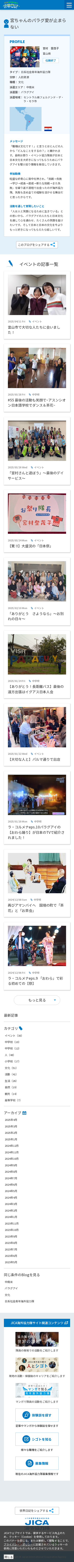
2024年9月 (11, 1165)
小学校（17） (13, 1061)
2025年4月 (11, 1120)
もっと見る (37, 1000)
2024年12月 (12, 1146)
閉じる (9, 1557)
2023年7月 (11, 1249)
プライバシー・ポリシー (18, 1544)
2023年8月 (11, 1243)
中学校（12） (13, 1048)
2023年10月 (12, 1230)
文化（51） (11, 1068)
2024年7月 (11, 1178)
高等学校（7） (13, 1100)
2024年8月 (11, 1172)
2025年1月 (11, 1139)
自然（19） (11, 1087)
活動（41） (11, 1074)
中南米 (9, 1282)
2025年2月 (11, 1133)
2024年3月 (11, 1204)
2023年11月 (12, 1223)
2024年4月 (11, 1197)
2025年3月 (11, 1126)
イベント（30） (14, 1035)
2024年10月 (12, 1159)
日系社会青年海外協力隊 (19, 1301)
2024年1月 (11, 1217)
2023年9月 (11, 1236)
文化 (7, 1295)
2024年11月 (12, 1152)
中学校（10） (13, 1042)
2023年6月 (11, 1256)
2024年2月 (11, 1210)
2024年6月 (11, 1184)
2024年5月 (11, 1191)
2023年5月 (11, 1262)
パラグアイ (11, 1288)
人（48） (10, 1055)
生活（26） (11, 1081)
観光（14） (11, 1094)
